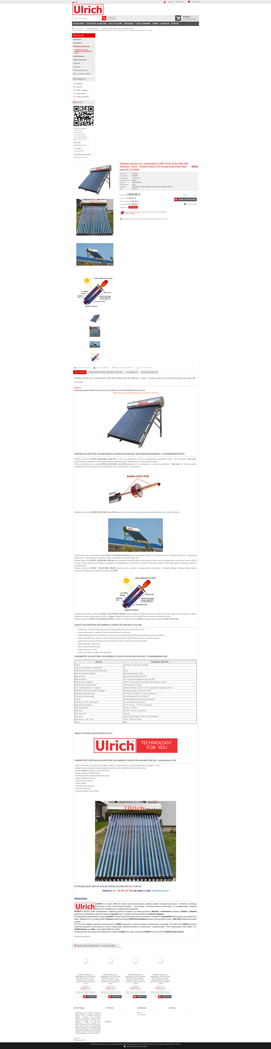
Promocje (76, 67)
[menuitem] (79, 24)
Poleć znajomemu (102, 367)
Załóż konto (179, 2)
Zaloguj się (171, 2)
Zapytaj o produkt (83, 367)
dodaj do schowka (191, 204)
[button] (73, 1)
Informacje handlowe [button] (82, 936)
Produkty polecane (80, 70)
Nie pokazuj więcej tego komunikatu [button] (137, 1046)
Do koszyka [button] (91, 996)
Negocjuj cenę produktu (124, 367)
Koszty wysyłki (80, 93)
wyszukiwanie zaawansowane (111, 18)
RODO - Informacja (82, 90)
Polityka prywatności (82, 97)
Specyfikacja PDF (146, 367)
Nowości (76, 63)
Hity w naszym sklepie (81, 74)
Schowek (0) (195, 2)
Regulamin (79, 83)
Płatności (79, 87)
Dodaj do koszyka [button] (187, 199)
